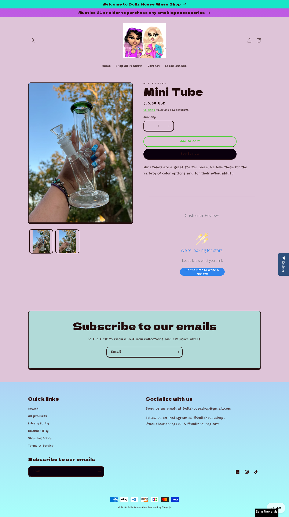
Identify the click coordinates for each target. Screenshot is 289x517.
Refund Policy (38, 431)
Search (33, 408)
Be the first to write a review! (202, 272)
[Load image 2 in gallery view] (67, 241)
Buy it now (190, 153)
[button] (32, 40)
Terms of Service (41, 445)
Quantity (149, 117)
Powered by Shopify (159, 507)
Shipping (149, 110)
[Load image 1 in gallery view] (41, 241)
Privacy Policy (38, 423)
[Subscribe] (177, 352)
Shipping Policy (40, 438)
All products (37, 416)
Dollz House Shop (137, 507)
